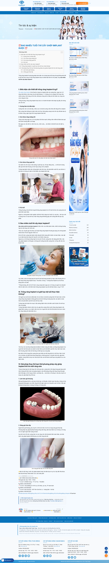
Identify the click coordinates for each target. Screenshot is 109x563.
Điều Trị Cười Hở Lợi (61, 517)
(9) (88, 232)
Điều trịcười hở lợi (71, 9)
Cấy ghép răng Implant (24, 92)
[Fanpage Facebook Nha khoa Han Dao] (106, 548)
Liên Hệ (76, 12)
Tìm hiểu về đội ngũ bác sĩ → (57, 501)
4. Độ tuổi (25, 62)
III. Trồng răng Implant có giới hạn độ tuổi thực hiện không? (35, 66)
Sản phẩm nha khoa (73, 232)
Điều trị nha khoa (72, 230)
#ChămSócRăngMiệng (48, 493)
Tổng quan (21, 29)
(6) (88, 242)
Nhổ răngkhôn (60, 9)
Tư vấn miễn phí (82, 3)
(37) (88, 225)
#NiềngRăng (31, 493)
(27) (88, 230)
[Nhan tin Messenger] (106, 552)
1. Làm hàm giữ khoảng (28, 70)
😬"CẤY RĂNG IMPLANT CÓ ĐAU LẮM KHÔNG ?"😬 (32, 511)
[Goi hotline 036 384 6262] (106, 555)
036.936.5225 (65, 3)
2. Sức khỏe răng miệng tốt (29, 58)
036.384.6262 (38, 3)
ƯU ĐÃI (56, 12)
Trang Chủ (33, 12)
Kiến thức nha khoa (73, 227)
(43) (88, 227)
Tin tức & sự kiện (28, 29)
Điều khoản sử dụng (58, 521)
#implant (67, 493)
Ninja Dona (80, 561)
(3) (88, 237)
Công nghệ (71, 235)
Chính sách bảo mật (68, 521)
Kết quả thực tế (63, 12)
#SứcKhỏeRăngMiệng (59, 493)
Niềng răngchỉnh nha (37, 9)
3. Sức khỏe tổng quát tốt (29, 60)
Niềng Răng (69, 517)
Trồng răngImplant (26, 9)
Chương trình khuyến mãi (74, 242)
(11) (88, 235)
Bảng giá (52, 12)
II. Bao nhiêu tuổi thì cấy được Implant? (30, 64)
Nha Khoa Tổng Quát (32, 517)
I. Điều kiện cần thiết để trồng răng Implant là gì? (32, 54)
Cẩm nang (71, 12)
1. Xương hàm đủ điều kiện (29, 56)
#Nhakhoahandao (23, 493)
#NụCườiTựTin (38, 493)
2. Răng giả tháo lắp (28, 72)
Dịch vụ (46, 12)
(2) (88, 240)
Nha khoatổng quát (83, 9)
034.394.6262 (51, 3)
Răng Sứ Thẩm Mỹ (77, 517)
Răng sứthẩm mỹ (49, 9)
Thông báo (71, 240)
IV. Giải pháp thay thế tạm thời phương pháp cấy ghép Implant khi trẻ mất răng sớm (41, 68)
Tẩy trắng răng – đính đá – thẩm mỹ (44, 521)
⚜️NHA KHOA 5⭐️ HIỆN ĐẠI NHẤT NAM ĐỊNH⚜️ (52, 511)
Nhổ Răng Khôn (52, 517)
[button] (61, 52)
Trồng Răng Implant (43, 517)
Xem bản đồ (24, 546)
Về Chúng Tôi (40, 12)
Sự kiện (70, 237)
